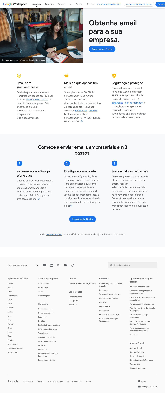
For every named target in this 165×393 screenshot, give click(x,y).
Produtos (49, 4)
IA (70, 4)
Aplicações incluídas (18, 278)
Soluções (36, 4)
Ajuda (88, 381)
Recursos (91, 4)
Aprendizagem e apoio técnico (141, 280)
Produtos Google (74, 381)
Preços (79, 4)
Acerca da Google (55, 381)
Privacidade (28, 381)
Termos (40, 381)
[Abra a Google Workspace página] (15, 4)
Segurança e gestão (48, 278)
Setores (61, 4)
